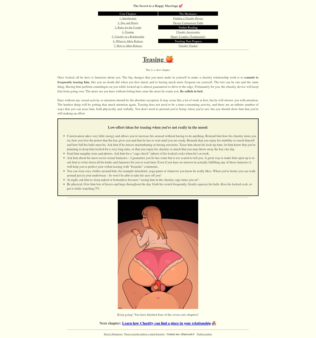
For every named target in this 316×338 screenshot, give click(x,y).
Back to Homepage (113, 334)
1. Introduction (127, 18)
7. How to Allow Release (128, 45)
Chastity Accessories (188, 32)
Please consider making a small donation (144, 334)
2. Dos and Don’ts (128, 23)
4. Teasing (128, 32)
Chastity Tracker (188, 45)
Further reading (204, 334)
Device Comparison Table (188, 23)
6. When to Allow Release (128, 41)
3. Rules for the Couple (128, 27)
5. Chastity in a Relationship (128, 36)
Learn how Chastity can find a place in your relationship (166, 323)
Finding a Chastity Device (188, 18)
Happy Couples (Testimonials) (188, 36)
